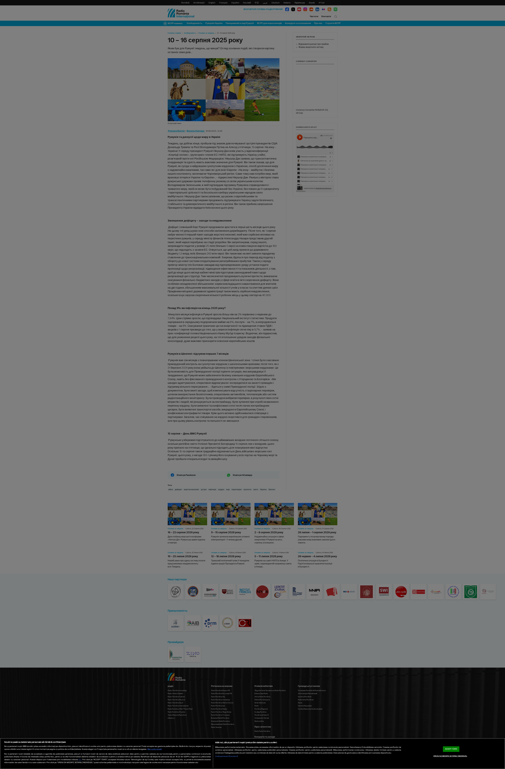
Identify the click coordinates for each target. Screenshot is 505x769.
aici (80, 760)
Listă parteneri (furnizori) (226, 756)
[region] (252, 753)
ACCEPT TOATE (451, 749)
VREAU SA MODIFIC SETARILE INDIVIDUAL (450, 756)
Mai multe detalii (154, 749)
